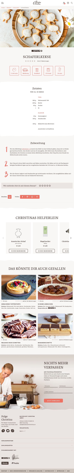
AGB (68, 471)
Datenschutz (49, 471)
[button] (71, 238)
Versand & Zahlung (35, 471)
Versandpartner (7, 441)
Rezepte (9, 7)
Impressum (60, 471)
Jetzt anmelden (53, 401)
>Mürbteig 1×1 (26, 149)
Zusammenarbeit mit (8, 450)
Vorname (47, 386)
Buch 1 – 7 (22, 431)
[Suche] (72, 3)
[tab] (37, 440)
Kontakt (4, 471)
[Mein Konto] (68, 3)
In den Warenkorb (18, 251)
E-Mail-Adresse (49, 391)
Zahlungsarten (6, 445)
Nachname (62, 386)
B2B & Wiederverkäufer (18, 471)
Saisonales (16, 7)
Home (3, 7)
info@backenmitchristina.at (28, 424)
